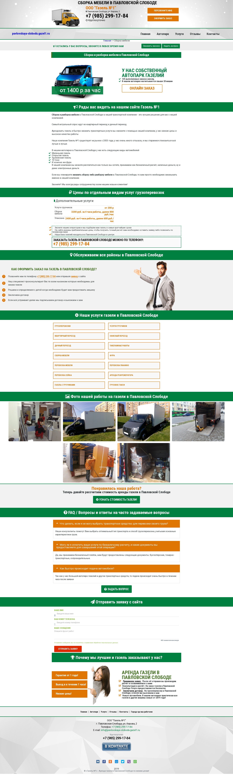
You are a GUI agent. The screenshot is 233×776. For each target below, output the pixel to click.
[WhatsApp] (135, 761)
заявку (74, 276)
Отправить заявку (68, 648)
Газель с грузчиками (65, 385)
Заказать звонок (151, 46)
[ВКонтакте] (98, 761)
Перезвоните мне (163, 10)
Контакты (213, 34)
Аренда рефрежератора (121, 375)
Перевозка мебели (64, 365)
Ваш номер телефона (64, 619)
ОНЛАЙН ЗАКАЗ (142, 88)
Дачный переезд (63, 346)
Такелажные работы (119, 346)
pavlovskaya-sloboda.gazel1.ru (31, 33)
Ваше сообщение (62, 628)
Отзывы (195, 34)
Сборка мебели (62, 355)
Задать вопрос (171, 46)
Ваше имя (58, 610)
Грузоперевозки (63, 326)
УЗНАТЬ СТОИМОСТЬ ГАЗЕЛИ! (118, 499)
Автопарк (163, 34)
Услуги (179, 34)
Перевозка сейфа (63, 375)
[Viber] (129, 761)
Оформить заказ (163, 18)
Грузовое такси (117, 385)
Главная (145, 34)
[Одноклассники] (110, 761)
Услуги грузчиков (118, 326)
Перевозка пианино (119, 365)
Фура (112, 355)
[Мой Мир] (116, 761)
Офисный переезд (118, 336)
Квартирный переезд (65, 336)
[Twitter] (122, 761)
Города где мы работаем (142, 712)
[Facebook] (104, 761)
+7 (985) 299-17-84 (107, 16)
